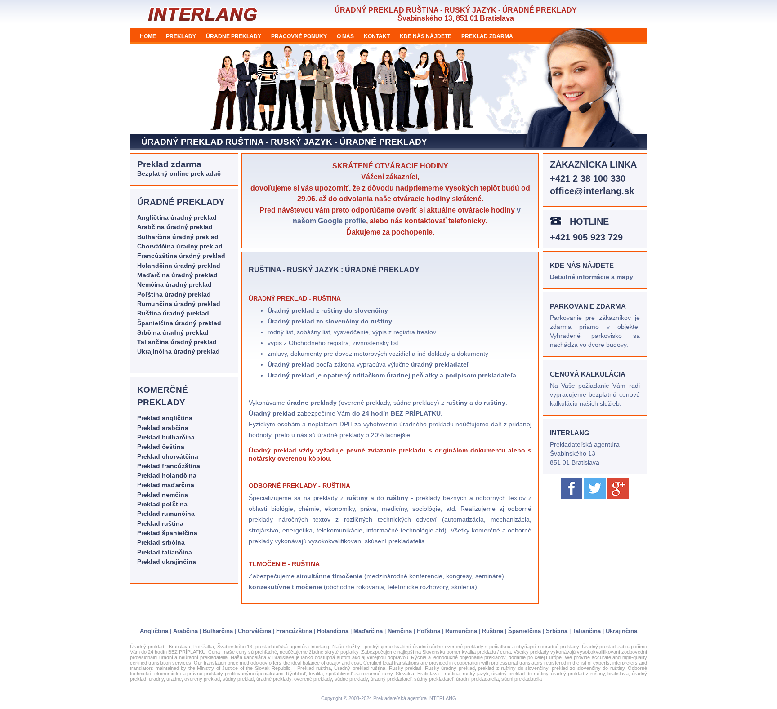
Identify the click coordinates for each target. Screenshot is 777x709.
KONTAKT (377, 36)
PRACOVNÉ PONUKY (299, 36)
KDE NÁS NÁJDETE (425, 36)
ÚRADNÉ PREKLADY (233, 36)
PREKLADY (181, 36)
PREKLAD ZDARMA (487, 36)
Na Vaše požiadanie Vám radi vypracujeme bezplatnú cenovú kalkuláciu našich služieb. (595, 394)
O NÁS (345, 36)
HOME (148, 36)
